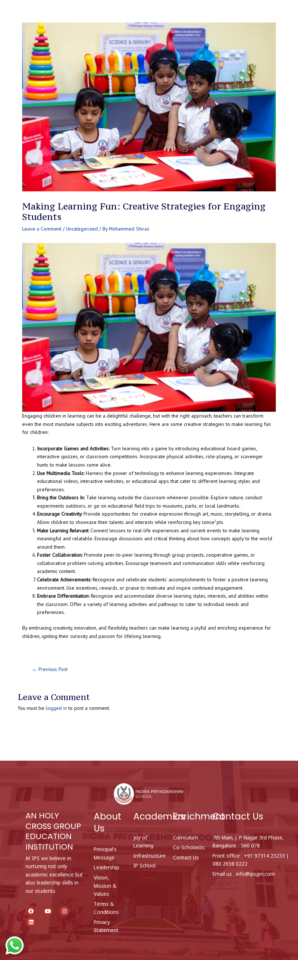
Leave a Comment (41, 228)
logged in (56, 708)
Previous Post (50, 669)
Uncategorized (82, 228)
